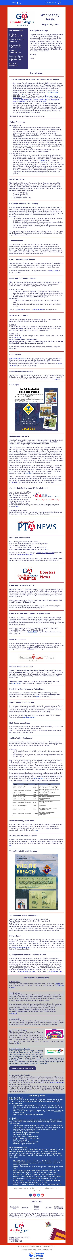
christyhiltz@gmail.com (54, 971)
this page (43, 101)
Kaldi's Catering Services (17, 358)
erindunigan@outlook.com (45, 553)
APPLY (15, 1167)
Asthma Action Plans (40, 99)
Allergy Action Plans (25, 99)
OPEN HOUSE (18, 1178)
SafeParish (48, 1207)
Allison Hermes (38, 309)
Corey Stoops (53, 271)
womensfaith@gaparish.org (35, 930)
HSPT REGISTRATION (21, 1171)
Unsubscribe (24, 1249)
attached (43, 160)
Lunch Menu (25, 1207)
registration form (38, 778)
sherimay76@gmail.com (26, 971)
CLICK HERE (32, 632)
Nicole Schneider (29, 514)
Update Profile (32, 1249)
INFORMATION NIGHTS (22, 1174)
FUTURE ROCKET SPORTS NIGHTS (26, 1180)
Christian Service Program (36, 1207)
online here (17, 337)
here (23, 94)
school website (53, 92)
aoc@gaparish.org (29, 717)
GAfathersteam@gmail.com (20, 947)
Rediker (57, 984)
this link (14, 482)
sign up (57, 379)
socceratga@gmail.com (27, 607)
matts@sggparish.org (37, 780)
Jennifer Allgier (16, 683)
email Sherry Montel (57, 1082)
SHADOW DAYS (19, 1161)
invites (18, 1120)
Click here (28, 473)
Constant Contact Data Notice (44, 1249)
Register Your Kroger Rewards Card (22, 1068)
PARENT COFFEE (19, 1184)
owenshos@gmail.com (24, 554)
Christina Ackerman (43, 514)
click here (20, 309)
